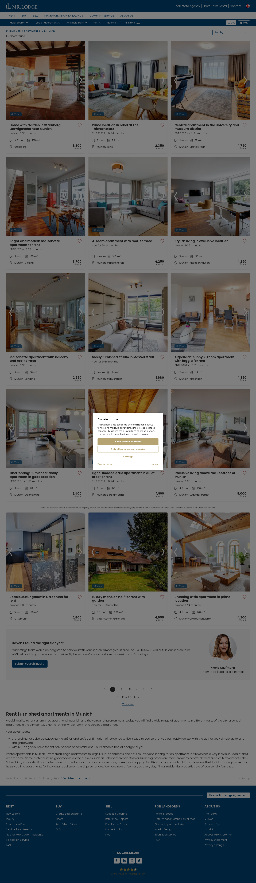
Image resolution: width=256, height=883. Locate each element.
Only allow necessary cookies (128, 449)
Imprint (154, 464)
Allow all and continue (128, 441)
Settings (128, 456)
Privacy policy (105, 464)
